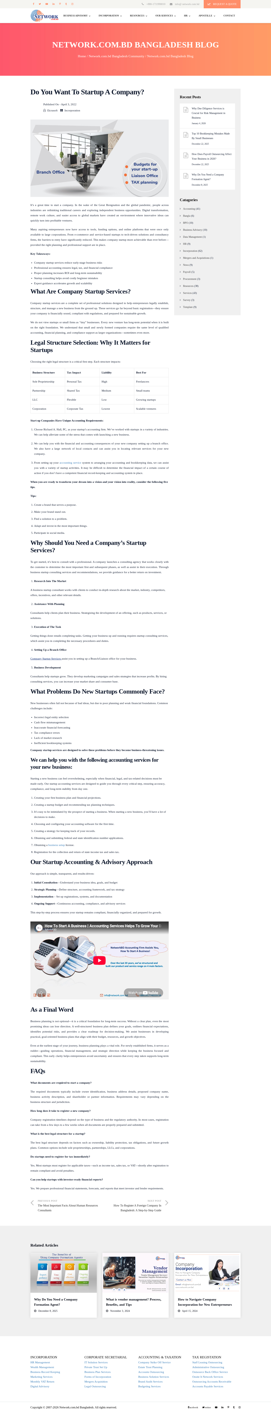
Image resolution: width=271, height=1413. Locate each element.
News (186, 265)
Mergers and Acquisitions (196, 258)
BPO (185, 222)
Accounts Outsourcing (151, 1372)
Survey (186, 300)
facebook (33, 4)
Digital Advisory (39, 1386)
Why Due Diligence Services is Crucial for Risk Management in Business (208, 113)
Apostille (205, 15)
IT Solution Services (96, 1362)
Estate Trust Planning (150, 1367)
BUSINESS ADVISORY (75, 15)
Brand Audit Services (150, 1381)
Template (188, 307)
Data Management (192, 236)
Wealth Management (42, 1367)
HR (185, 15)
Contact (229, 15)
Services (187, 293)
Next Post (137, 1206)
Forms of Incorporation (97, 1376)
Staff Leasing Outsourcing (207, 1362)
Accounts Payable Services (207, 1386)
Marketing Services (41, 1376)
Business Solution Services (153, 1376)
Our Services (164, 15)
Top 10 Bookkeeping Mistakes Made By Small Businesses (211, 136)
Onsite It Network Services (207, 1376)
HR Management (40, 1362)
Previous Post (68, 1206)
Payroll (187, 272)
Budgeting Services (149, 1386)
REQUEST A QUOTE (224, 4)
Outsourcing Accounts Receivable (211, 1381)
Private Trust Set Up (95, 1367)
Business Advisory (192, 229)
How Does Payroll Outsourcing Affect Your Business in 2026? (212, 156)
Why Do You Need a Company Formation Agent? (208, 177)
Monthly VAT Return (42, 1381)
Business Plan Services (97, 1372)
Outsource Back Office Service (210, 1372)
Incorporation (109, 15)
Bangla (186, 215)
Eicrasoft (52, 110)
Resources (137, 15)
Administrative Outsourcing (208, 1367)
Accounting (189, 208)
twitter (39, 4)
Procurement (189, 279)
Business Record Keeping (45, 1372)
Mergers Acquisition (96, 1381)
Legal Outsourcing (95, 1386)
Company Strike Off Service (154, 1362)
